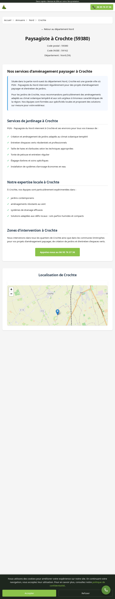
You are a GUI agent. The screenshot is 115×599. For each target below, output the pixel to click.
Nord (31, 20)
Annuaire (20, 20)
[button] (57, 312)
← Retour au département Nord (57, 29)
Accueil (7, 20)
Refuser (86, 593)
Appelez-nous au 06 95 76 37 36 (57, 252)
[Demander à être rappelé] (106, 590)
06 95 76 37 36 (101, 7)
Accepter (29, 593)
